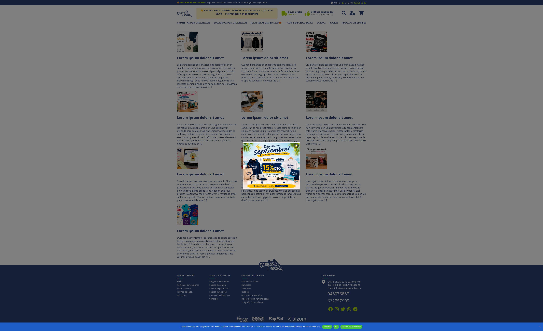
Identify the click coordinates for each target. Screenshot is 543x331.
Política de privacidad (351, 326)
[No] (539, 326)
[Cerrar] (296, 146)
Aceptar (327, 326)
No (336, 326)
